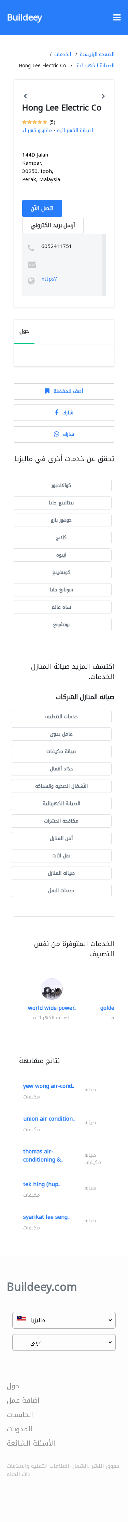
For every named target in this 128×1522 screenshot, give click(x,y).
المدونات (20, 1428)
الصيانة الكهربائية (95, 65)
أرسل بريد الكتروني (53, 225)
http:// (49, 279)
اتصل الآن (42, 208)
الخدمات (62, 54)
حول (13, 1385)
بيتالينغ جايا (61, 502)
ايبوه (61, 555)
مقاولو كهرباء (37, 130)
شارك (67, 412)
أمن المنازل (61, 838)
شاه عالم (61, 607)
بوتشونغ (61, 624)
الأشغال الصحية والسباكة (61, 786)
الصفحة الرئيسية (97, 54)
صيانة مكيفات (61, 751)
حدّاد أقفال (61, 768)
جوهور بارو (61, 520)
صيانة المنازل (61, 873)
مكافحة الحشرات (61, 821)
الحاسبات (20, 1414)
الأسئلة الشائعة (31, 1443)
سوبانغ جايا (61, 589)
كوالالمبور (61, 485)
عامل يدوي (61, 734)
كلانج (61, 537)
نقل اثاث (61, 855)
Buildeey (24, 17)
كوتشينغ (61, 572)
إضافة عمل (23, 1400)
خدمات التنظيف (61, 716)
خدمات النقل (61, 890)
